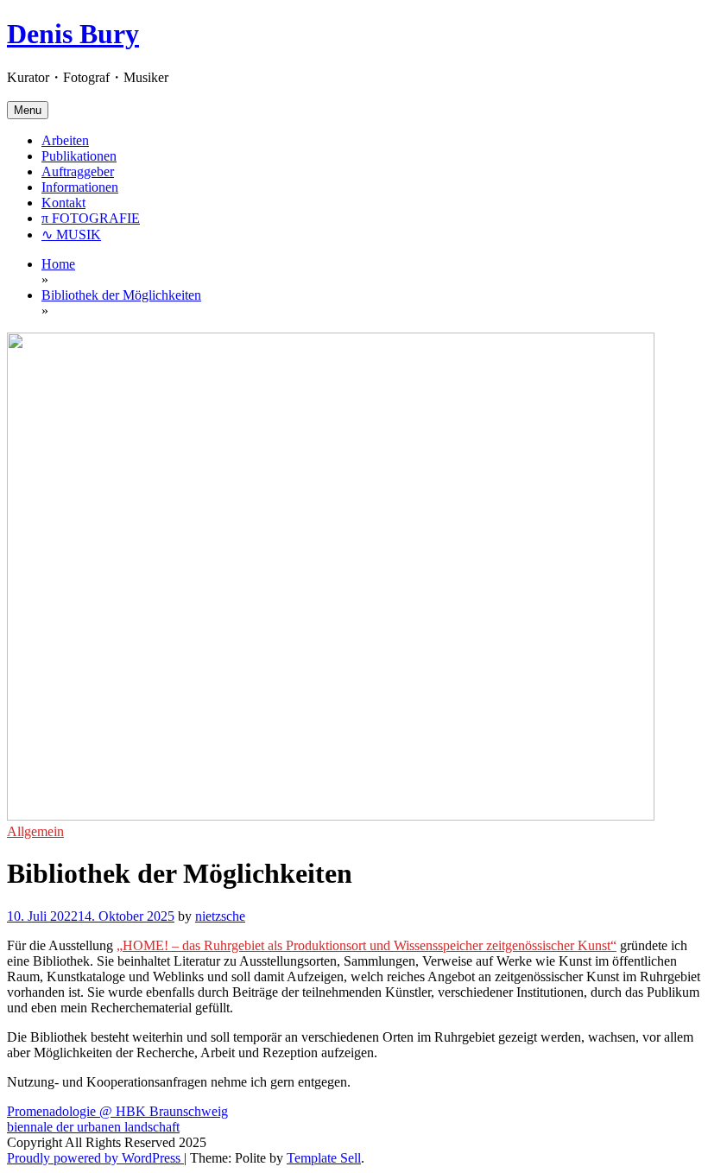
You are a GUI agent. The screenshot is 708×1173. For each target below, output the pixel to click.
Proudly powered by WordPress (95, 1158)
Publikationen (79, 156)
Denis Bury (73, 33)
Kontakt (63, 202)
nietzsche (220, 916)
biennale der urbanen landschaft (93, 1126)
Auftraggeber (77, 171)
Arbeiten (65, 140)
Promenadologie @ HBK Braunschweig (117, 1111)
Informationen (79, 187)
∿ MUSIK (71, 234)
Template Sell (324, 1158)
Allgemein (35, 831)
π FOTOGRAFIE (90, 218)
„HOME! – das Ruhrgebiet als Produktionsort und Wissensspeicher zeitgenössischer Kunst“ (366, 945)
